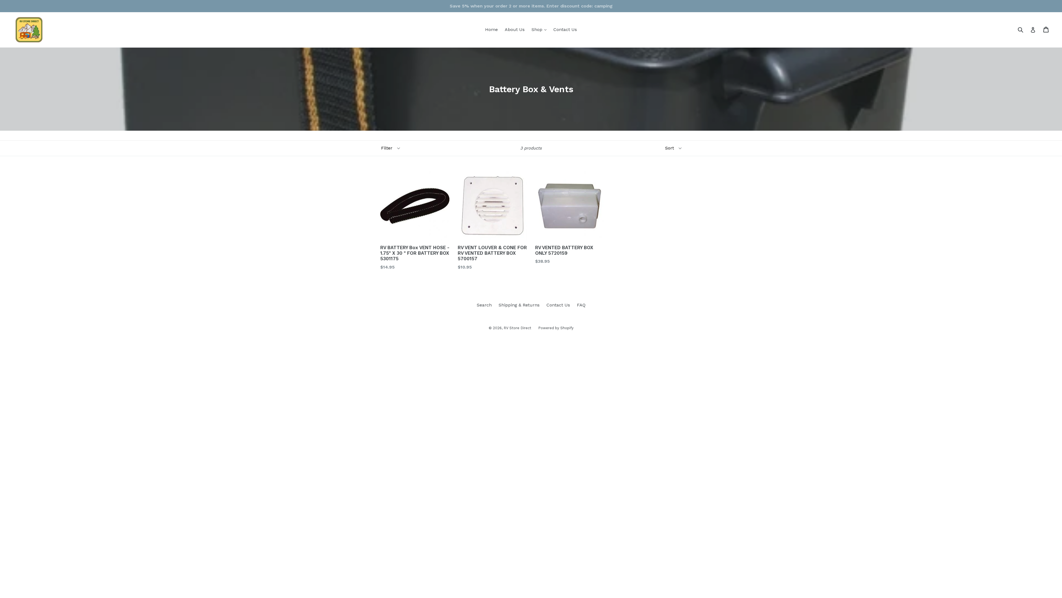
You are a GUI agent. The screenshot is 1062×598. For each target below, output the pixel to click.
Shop (540, 29)
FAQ (581, 305)
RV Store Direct (517, 328)
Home (491, 29)
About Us (515, 29)
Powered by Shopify (556, 328)
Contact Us (565, 29)
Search (484, 305)
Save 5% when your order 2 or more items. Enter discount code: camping (531, 6)
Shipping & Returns (519, 305)
